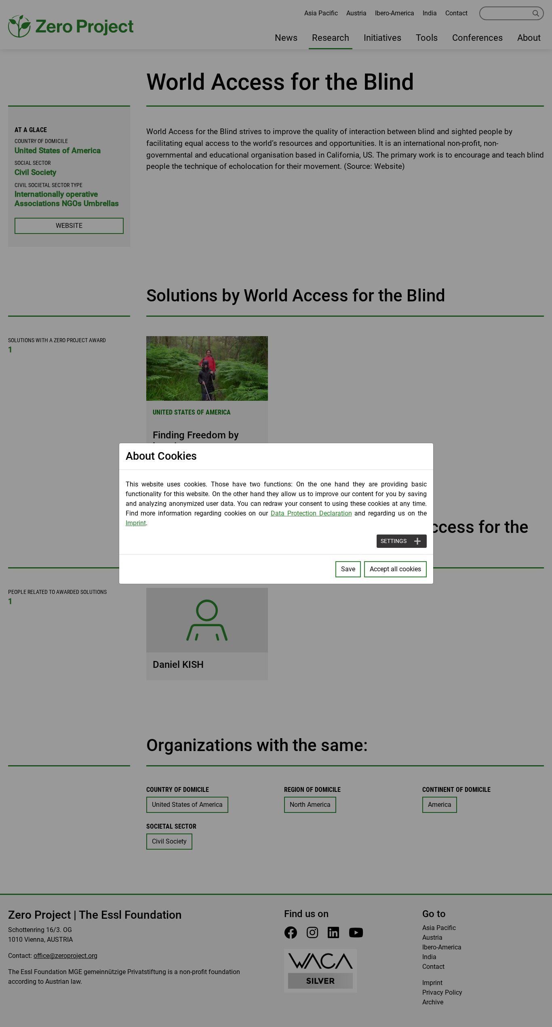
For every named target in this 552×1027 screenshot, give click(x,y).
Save (348, 569)
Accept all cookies (395, 569)
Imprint (136, 523)
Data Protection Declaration (311, 513)
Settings (394, 541)
